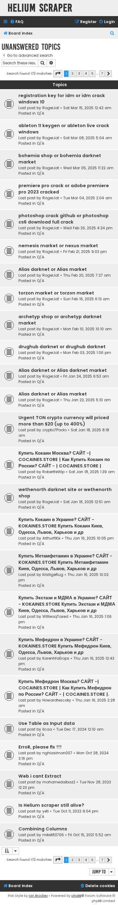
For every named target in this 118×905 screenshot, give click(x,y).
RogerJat (50, 107)
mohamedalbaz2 (58, 782)
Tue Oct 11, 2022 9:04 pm (75, 811)
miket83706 (53, 834)
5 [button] (92, 73)
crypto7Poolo (54, 429)
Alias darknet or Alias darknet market (62, 370)
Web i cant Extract (39, 776)
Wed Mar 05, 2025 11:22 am (88, 167)
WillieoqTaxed (55, 616)
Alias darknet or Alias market (52, 269)
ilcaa (47, 729)
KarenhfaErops (55, 658)
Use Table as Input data (46, 723)
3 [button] (79, 73)
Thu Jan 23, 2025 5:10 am (87, 399)
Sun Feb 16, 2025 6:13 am (86, 298)
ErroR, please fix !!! (40, 747)
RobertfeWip (53, 471)
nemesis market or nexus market (58, 246)
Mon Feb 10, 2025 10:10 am (87, 328)
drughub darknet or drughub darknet (62, 347)
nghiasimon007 (57, 752)
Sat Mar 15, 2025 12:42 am (87, 107)
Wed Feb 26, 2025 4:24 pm (88, 227)
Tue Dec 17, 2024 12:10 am (79, 729)
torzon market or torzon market (56, 293)
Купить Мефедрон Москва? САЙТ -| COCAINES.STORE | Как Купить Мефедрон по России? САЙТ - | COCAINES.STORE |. (64, 687)
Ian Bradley (38, 895)
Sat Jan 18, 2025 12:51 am (86, 501)
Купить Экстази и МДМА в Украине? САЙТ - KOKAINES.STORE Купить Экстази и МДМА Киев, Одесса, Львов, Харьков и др (66, 604)
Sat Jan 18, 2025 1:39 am (92, 471)
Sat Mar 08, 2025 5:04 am (87, 137)
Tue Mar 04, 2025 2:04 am (87, 197)
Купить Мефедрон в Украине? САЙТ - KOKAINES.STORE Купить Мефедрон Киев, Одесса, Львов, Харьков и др (64, 646)
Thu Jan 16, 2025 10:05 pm (89, 538)
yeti (45, 811)
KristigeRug (52, 574)
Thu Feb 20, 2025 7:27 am (87, 275)
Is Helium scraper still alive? (51, 805)
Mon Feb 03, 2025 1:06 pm (87, 352)
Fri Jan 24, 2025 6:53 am (86, 376)
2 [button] (72, 73)
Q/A (40, 113)
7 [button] (102, 73)
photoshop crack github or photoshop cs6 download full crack (63, 219)
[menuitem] (16, 22)
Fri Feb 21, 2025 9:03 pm (85, 251)
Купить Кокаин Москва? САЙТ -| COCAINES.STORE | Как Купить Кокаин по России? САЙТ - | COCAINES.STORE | (64, 459)
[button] (57, 73)
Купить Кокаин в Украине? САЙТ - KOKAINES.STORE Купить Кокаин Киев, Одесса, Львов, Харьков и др (60, 525)
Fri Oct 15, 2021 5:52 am (89, 834)
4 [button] (86, 73)
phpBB (76, 895)
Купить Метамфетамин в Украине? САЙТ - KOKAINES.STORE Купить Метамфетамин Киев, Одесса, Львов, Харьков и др (65, 562)
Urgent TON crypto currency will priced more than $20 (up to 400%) (63, 421)
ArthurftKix (51, 538)
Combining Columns (42, 829)
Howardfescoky (56, 700)
